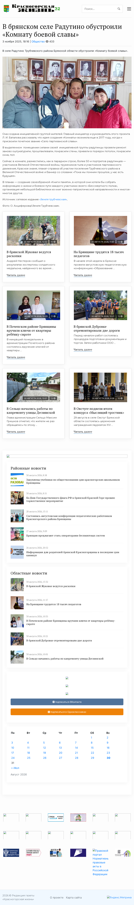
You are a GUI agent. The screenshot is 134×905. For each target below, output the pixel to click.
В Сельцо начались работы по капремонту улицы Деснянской (31, 410)
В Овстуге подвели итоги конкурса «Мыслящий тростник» (99, 410)
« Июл (15, 768)
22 (92, 752)
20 (60, 752)
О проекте (56, 897)
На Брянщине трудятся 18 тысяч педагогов (99, 254)
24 (13, 757)
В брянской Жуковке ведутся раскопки (29, 254)
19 (44, 752)
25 (28, 757)
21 (76, 752)
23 (108, 752)
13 (60, 747)
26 (44, 757)
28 (76, 757)
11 (28, 747)
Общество (38, 41)
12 (44, 747)
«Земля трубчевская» (53, 199)
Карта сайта (74, 897)
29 (92, 757)
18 (28, 752)
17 (12, 752)
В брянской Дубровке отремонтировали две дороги (97, 328)
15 (92, 747)
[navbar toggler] (129, 8)
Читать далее (16, 275)
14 (76, 747)
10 (12, 747)
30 (108, 757)
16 (108, 747)
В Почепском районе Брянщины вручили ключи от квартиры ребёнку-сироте (31, 330)
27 (60, 757)
